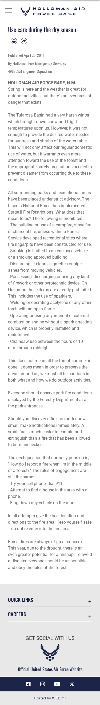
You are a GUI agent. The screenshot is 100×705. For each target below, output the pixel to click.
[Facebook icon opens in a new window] (28, 684)
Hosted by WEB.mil (50, 698)
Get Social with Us (50, 638)
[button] (8, 11)
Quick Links (20, 599)
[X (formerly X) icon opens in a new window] (72, 684)
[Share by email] (24, 41)
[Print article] (14, 41)
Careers (17, 614)
